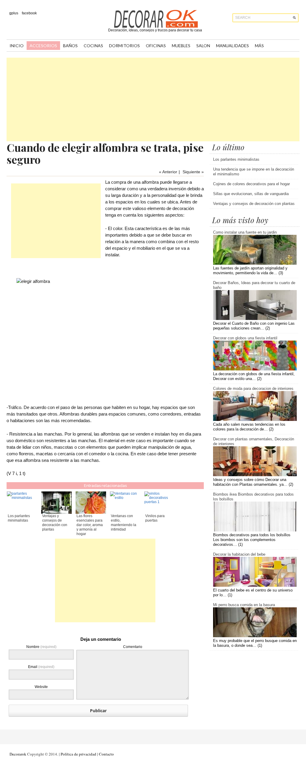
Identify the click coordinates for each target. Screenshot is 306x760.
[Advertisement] (153, 99)
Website (41, 687)
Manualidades (232, 45)
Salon (203, 45)
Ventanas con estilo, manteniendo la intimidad (123, 522)
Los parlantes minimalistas (19, 518)
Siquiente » (193, 171)
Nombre (41, 647)
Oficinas (156, 45)
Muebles (181, 45)
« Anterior (168, 171)
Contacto (106, 754)
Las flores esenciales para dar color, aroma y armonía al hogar (89, 525)
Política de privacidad (78, 754)
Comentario (132, 647)
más (259, 45)
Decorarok (18, 754)
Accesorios (43, 45)
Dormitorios (124, 45)
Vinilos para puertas (155, 518)
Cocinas (93, 45)
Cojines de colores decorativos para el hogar (251, 184)
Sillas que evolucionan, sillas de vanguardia (251, 193)
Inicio (17, 45)
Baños (70, 45)
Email (41, 667)
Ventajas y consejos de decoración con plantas (54, 522)
